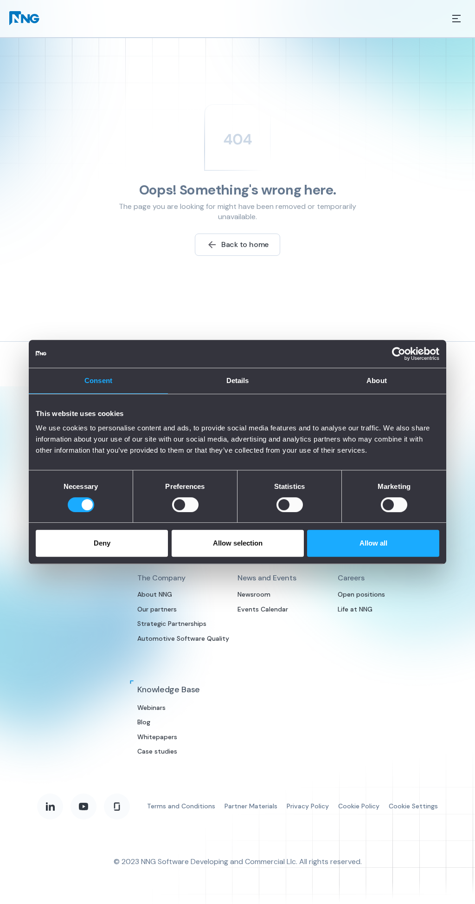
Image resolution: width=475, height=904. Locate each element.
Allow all (373, 543)
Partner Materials (251, 806)
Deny (102, 543)
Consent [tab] (98, 380)
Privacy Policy (308, 806)
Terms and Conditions (181, 806)
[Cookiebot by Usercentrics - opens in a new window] (398, 354)
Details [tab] (237, 380)
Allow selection (238, 543)
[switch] (185, 504)
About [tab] (376, 380)
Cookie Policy (358, 806)
